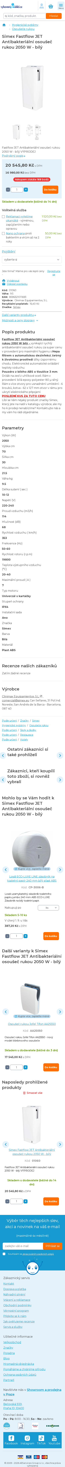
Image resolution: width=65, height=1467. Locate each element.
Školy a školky (28, 730)
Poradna (9, 1353)
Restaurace (26, 734)
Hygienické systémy (25, 25)
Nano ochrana (15, 233)
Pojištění (8, 251)
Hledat (53, 16)
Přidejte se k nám (14, 1316)
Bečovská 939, (13, 1406)
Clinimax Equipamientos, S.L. (20, 696)
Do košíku (50, 189)
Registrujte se (53, 273)
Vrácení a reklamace (16, 1300)
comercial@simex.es (15, 700)
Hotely (24, 739)
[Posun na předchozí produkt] (5, 869)
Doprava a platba (14, 1289)
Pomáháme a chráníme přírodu (24, 1369)
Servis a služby (12, 1327)
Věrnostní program (16, 1310)
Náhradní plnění (14, 1294)
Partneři (8, 1380)
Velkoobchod (12, 1342)
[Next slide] (60, 755)
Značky (24, 720)
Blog (6, 1358)
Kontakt (8, 1283)
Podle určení (9, 720)
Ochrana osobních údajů (19, 1374)
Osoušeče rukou (23, 29)
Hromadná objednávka (18, 1364)
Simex (16, 307)
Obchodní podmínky (17, 1305)
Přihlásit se (53, 1246)
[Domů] (4, 25)
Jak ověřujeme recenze (19, 1321)
